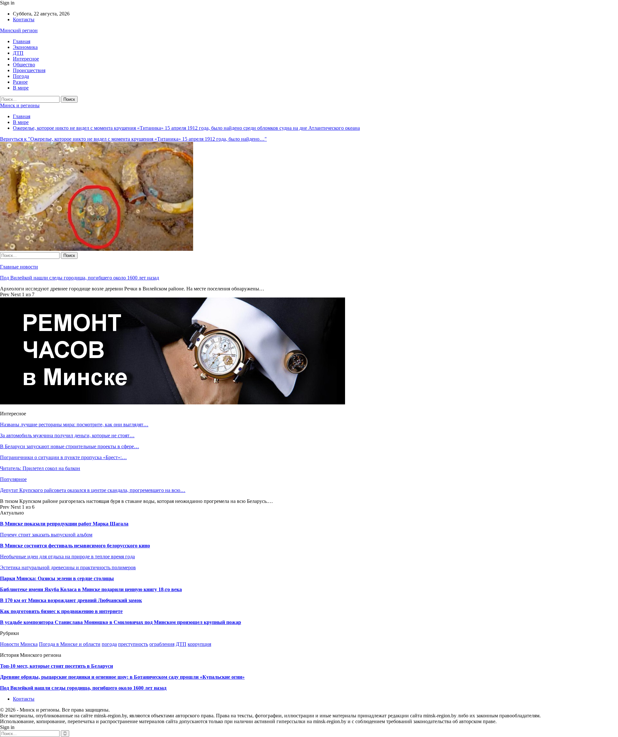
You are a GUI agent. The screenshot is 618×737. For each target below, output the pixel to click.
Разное (20, 82)
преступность (133, 644)
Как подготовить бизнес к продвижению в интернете (61, 611)
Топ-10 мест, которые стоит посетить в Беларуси (56, 666)
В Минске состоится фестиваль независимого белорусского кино (75, 545)
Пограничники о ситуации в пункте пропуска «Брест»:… (63, 457)
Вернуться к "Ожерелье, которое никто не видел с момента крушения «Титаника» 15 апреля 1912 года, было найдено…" (133, 139)
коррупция (199, 644)
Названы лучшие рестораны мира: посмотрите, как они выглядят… (74, 424)
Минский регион (19, 30)
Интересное (26, 58)
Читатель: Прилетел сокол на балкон (40, 468)
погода (109, 644)
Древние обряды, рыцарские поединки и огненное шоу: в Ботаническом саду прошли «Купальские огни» (122, 677)
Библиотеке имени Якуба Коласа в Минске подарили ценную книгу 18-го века (91, 589)
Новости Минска (19, 644)
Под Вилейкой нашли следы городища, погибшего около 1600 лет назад (79, 277)
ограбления (161, 644)
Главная (21, 41)
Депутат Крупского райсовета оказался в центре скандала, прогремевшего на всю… (92, 490)
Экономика (25, 47)
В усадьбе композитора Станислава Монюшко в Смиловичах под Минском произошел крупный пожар (120, 622)
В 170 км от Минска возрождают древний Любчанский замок (71, 600)
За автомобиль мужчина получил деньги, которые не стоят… (67, 435)
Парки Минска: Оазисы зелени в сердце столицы (57, 578)
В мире (21, 87)
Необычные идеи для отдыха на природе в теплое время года (67, 556)
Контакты (23, 19)
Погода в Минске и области (69, 644)
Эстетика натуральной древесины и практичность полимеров (68, 567)
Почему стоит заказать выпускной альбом (46, 534)
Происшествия (29, 70)
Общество (24, 64)
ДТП (18, 53)
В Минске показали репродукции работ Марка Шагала (64, 523)
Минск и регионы (20, 105)
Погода (21, 76)
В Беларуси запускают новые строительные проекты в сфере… (69, 446)
